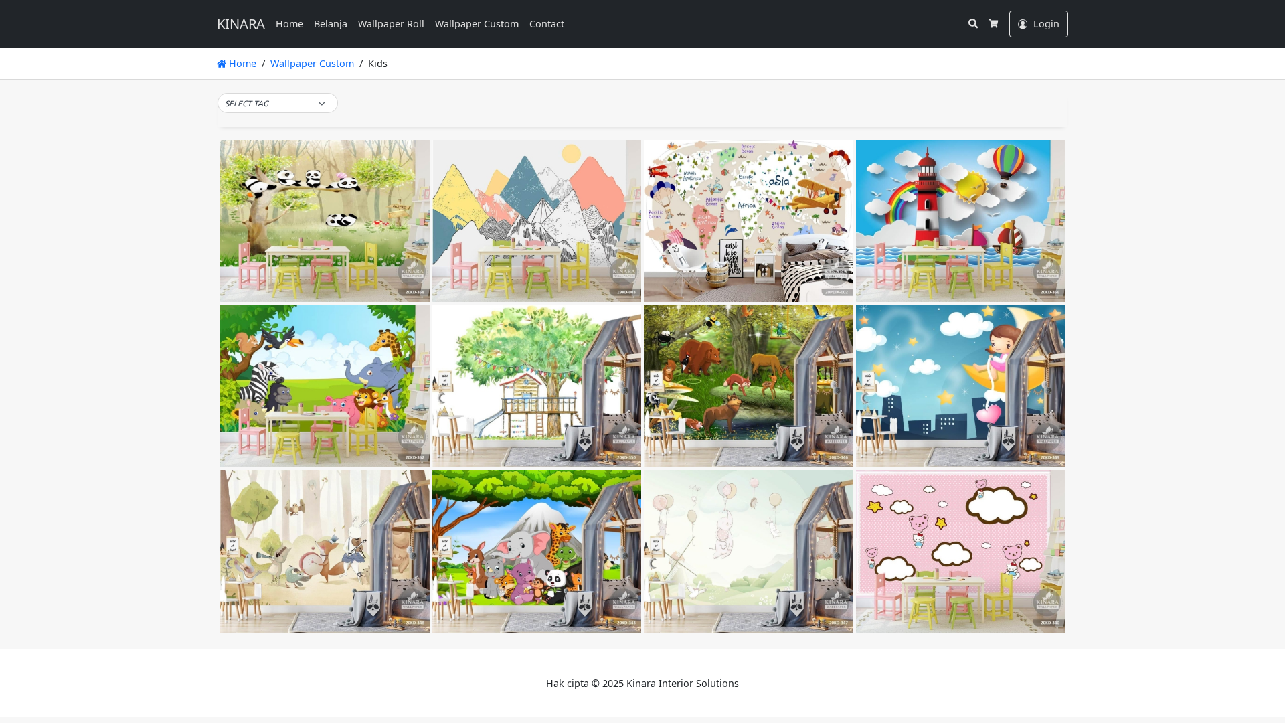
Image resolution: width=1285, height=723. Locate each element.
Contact (546, 23)
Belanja (330, 23)
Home (289, 23)
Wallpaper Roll (391, 23)
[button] (277, 104)
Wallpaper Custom (477, 23)
